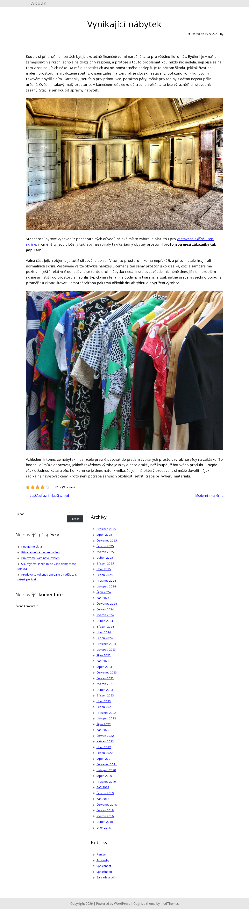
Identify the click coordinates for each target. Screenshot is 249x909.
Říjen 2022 (103, 724)
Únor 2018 (103, 827)
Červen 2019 (105, 793)
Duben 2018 (104, 822)
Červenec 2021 (106, 764)
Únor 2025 (103, 569)
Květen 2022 (105, 741)
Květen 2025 (105, 552)
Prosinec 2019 (106, 781)
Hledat (20, 514)
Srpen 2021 (104, 758)
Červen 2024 (105, 609)
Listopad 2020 (106, 770)
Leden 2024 (104, 638)
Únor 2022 (103, 747)
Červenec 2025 (106, 540)
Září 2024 (102, 598)
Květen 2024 (105, 615)
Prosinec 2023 (106, 644)
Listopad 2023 (106, 649)
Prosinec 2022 (106, 713)
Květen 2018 (105, 816)
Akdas (39, 3)
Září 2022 (102, 730)
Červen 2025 (105, 546)
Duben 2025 (104, 557)
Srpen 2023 (104, 667)
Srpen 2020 (104, 776)
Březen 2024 (105, 626)
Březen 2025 (105, 563)
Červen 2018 (105, 810)
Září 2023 (102, 661)
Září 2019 (102, 787)
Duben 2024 (104, 621)
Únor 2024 (103, 632)
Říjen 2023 (103, 655)
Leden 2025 (104, 575)
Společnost (103, 866)
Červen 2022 (105, 736)
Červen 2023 (105, 678)
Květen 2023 (105, 684)
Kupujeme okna (31, 546)
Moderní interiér (209, 495)
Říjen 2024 (103, 592)
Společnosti (104, 872)
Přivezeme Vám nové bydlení (40, 552)
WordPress (122, 903)
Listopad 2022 (106, 718)
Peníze (101, 854)
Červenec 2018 (106, 804)
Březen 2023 (105, 695)
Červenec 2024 (106, 603)
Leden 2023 (104, 707)
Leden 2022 (104, 753)
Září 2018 (102, 799)
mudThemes (169, 903)
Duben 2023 (104, 690)
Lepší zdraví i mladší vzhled (47, 495)
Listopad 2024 (106, 586)
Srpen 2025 (104, 534)
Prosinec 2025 (106, 529)
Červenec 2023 (106, 672)
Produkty (102, 860)
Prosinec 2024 (106, 580)
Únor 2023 (103, 701)
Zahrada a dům (106, 877)
